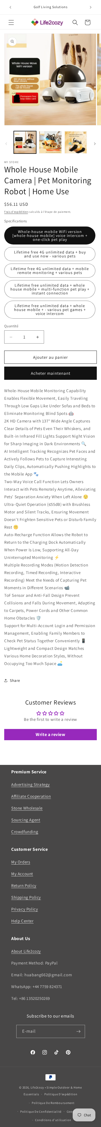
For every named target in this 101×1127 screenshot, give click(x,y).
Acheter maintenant (50, 373)
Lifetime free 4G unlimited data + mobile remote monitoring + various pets (50, 270)
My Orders (20, 862)
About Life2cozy (26, 951)
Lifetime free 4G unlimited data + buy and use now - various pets (50, 254)
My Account (22, 873)
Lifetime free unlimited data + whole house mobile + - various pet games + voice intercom (50, 309)
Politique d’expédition (60, 1094)
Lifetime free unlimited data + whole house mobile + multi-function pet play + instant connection (49, 289)
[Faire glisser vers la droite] (95, 144)
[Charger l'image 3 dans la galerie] (76, 142)
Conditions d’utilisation (53, 1120)
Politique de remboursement (53, 1103)
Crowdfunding (24, 831)
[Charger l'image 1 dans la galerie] (25, 142)
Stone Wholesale (27, 808)
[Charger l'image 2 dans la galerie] (50, 142)
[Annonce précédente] (10, 7)
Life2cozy (37, 1087)
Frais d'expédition (16, 212)
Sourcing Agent (25, 819)
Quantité (11, 326)
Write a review (50, 734)
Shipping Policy (26, 897)
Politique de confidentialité (40, 1112)
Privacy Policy (24, 909)
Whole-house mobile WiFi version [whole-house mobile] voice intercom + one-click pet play (50, 235)
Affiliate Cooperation (31, 796)
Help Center (22, 920)
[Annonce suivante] (90, 7)
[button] (11, 22)
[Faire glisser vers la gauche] (6, 144)
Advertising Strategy (30, 784)
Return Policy (23, 885)
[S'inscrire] (78, 1031)
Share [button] (15, 680)
